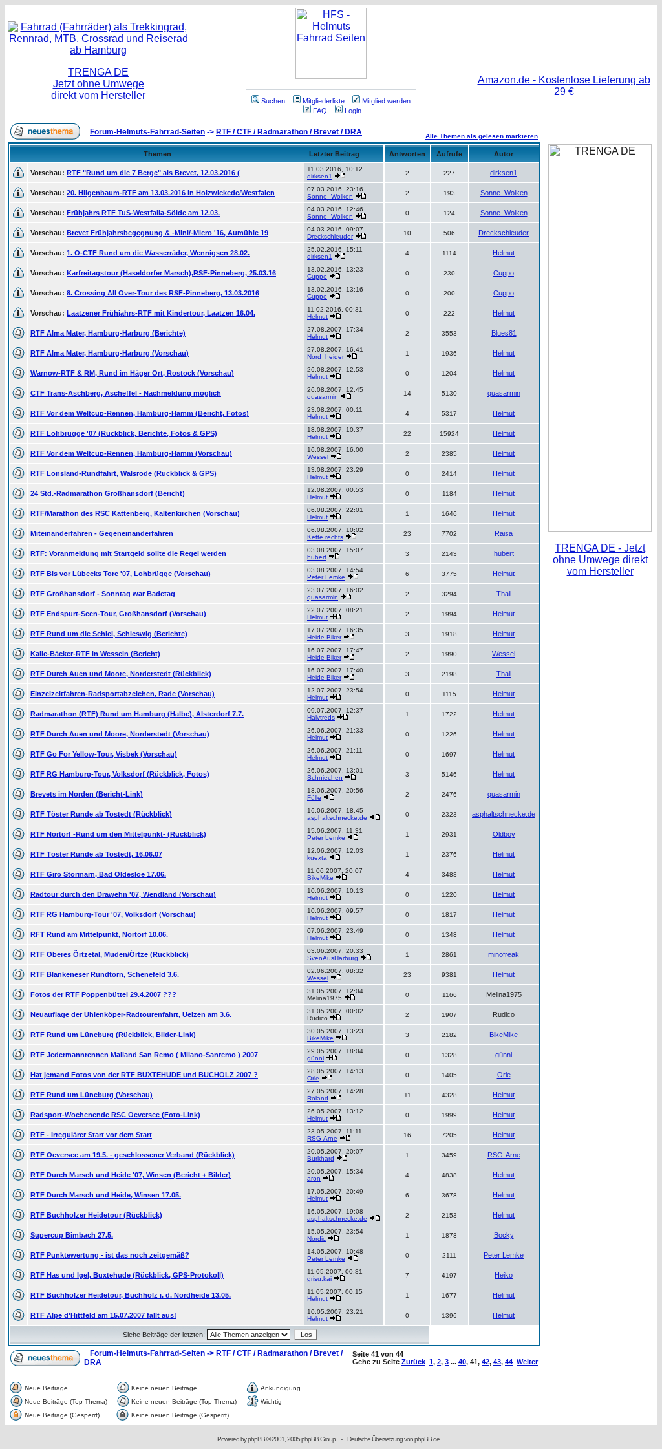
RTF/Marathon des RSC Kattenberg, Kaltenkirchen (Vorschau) (135, 513)
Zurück (413, 1362)
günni (315, 1058)
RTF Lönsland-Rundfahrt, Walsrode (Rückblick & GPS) (123, 473)
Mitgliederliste (324, 101)
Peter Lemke (326, 577)
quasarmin (322, 396)
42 (485, 1362)
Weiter (527, 1362)
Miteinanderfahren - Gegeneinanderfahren (101, 533)
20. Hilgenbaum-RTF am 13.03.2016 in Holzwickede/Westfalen (171, 193)
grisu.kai (319, 1278)
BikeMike (320, 877)
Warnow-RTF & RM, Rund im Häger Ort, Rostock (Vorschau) (132, 373)
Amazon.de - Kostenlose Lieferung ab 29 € (564, 85)
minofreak (503, 954)
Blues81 (504, 333)
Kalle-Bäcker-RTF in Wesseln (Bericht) (95, 654)
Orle (313, 1078)
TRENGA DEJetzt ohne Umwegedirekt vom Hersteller (98, 84)
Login (353, 110)
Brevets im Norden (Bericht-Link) (86, 794)
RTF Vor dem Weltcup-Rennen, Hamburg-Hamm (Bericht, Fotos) (139, 413)
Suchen (273, 101)
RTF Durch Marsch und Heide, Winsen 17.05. (105, 1195)
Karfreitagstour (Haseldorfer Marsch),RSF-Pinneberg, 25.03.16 (171, 273)
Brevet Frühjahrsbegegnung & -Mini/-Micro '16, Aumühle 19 (167, 233)
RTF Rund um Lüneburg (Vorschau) (91, 1095)
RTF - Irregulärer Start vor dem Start (91, 1135)
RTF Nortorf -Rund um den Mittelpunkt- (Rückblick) (118, 834)
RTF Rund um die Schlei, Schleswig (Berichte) (108, 634)
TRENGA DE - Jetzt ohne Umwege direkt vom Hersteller (600, 559)
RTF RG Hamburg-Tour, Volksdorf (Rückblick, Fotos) (119, 774)
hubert (316, 557)
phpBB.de (427, 1439)
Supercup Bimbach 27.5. (71, 1235)
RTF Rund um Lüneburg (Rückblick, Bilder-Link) (113, 1034)
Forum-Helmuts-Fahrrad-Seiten (147, 131)
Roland (317, 1098)
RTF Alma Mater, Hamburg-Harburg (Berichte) (108, 333)
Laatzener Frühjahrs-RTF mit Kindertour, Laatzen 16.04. (161, 313)
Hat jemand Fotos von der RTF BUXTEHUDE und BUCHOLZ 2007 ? (144, 1075)
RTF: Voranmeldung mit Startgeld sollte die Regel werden (128, 553)
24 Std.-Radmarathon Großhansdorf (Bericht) (107, 493)
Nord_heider (325, 356)
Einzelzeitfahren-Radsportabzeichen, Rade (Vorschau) (122, 694)
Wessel (317, 456)
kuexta (317, 857)
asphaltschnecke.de (337, 817)
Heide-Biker (324, 637)
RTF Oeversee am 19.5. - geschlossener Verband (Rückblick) (132, 1155)
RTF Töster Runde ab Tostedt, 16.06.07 (96, 854)
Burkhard (320, 1158)
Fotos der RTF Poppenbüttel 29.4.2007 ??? (103, 994)
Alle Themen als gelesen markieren (481, 136)
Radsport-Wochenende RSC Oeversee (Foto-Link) (115, 1115)
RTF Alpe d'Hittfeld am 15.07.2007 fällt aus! (103, 1315)
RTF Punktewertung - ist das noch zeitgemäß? (109, 1255)
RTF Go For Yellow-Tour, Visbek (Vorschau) (103, 754)
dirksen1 (319, 176)
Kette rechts (325, 537)
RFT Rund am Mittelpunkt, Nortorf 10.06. (99, 934)
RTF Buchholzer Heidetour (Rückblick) (96, 1215)
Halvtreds (321, 717)
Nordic (316, 1238)
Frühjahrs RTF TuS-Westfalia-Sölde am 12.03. (143, 213)
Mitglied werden (386, 101)
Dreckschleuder (330, 236)
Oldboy (504, 834)
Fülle (314, 797)
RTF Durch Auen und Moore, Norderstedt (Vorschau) (119, 734)
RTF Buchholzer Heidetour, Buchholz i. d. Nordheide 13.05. (130, 1295)
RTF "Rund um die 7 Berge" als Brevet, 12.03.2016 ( (153, 173)
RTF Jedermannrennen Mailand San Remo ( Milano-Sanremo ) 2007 (144, 1054)
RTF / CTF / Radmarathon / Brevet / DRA (289, 131)
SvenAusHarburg (332, 957)
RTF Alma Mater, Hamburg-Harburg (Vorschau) (109, 353)
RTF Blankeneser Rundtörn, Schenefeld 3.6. (104, 974)
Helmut (504, 253)
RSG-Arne (322, 1138)
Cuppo (317, 276)
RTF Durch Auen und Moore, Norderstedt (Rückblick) (120, 674)
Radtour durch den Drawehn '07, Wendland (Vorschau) (123, 894)
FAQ (320, 110)
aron (314, 1178)
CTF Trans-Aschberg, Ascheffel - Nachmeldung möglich (125, 393)
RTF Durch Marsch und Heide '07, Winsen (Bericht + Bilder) (130, 1175)
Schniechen (325, 777)
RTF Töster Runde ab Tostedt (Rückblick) (101, 814)
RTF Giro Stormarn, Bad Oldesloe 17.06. (98, 874)
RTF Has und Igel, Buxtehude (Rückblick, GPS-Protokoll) (127, 1275)
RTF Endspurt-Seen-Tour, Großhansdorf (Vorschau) (118, 613)
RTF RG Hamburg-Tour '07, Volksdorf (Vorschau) (113, 914)
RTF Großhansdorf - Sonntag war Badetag (102, 593)
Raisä (504, 533)
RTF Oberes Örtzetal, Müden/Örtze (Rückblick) (109, 954)
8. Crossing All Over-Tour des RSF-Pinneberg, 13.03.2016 (163, 293)
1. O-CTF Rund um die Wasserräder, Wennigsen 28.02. (158, 253)
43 (497, 1362)
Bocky (504, 1235)
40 (462, 1362)
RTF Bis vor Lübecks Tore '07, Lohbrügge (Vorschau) (120, 573)
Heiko (504, 1275)
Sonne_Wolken (330, 196)
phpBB (256, 1439)
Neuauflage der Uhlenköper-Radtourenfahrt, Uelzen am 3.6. (130, 1014)
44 (509, 1362)
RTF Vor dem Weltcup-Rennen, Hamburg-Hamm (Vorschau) (131, 453)
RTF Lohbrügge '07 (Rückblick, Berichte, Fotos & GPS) (123, 433)
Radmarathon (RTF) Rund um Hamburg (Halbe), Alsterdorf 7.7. (137, 714)
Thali (503, 593)
